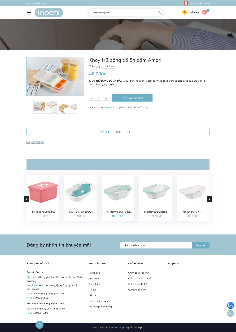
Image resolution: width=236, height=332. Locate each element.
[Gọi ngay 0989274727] (39, 324)
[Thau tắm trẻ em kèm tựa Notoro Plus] (118, 191)
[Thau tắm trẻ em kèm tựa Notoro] (80, 191)
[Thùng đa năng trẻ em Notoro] (42, 191)
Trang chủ (94, 272)
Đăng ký (200, 244)
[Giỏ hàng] (206, 12)
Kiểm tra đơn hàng (200, 2)
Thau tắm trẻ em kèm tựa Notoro (80, 212)
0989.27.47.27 (42, 297)
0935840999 (41, 312)
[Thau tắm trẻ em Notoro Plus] (155, 191)
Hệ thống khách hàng (100, 306)
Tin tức (92, 289)
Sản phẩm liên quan (118, 164)
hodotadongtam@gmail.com (49, 293)
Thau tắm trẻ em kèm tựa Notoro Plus (118, 212)
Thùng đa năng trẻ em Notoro (43, 212)
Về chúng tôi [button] (97, 263)
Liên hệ (92, 295)
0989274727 (111, 107)
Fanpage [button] (173, 263)
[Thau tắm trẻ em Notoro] (193, 191)
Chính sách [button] (135, 263)
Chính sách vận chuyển (140, 278)
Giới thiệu (94, 278)
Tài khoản (193, 11)
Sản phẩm (94, 284)
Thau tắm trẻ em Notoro (193, 211)
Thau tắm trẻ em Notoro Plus (155, 212)
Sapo (140, 327)
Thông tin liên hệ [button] (37, 263)
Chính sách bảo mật (138, 272)
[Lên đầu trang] (196, 324)
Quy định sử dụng (137, 289)
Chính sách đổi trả (137, 284)
